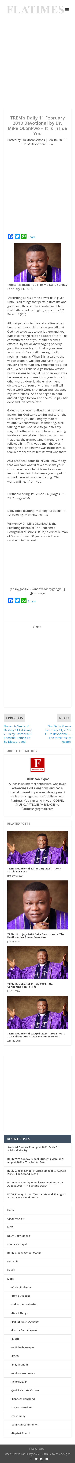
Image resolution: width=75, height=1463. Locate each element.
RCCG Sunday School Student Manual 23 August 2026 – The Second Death (36, 1172)
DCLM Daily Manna (18, 1235)
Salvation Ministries (24, 1304)
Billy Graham (20, 1364)
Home (10, 1210)
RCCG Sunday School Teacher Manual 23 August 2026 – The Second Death (36, 1196)
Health (11, 1270)
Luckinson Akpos (33, 140)
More (10, 1278)
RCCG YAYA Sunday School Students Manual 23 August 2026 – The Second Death (35, 1160)
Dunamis (12, 1261)
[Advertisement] (37, 63)
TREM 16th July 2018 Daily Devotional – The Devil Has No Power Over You (36, 936)
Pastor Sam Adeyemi (25, 1330)
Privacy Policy (36, 1448)
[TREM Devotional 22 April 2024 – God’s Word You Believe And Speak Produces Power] (37, 1012)
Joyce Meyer (19, 1381)
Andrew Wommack (23, 1373)
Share (32, 237)
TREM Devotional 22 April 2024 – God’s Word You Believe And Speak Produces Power (36, 1035)
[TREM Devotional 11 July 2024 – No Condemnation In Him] (37, 962)
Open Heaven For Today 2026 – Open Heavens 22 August (37, 1454)
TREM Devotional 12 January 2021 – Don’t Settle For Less (34, 870)
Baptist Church (21, 1433)
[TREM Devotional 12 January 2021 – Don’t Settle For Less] (37, 847)
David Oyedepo (21, 1295)
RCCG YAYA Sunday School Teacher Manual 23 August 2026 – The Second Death (35, 1184)
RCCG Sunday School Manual (24, 1253)
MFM (10, 1227)
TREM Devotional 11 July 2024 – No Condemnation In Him (30, 985)
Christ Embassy (21, 1287)
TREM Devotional (34, 144)
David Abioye (20, 1313)
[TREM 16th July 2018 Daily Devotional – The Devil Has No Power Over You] (37, 904)
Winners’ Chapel (17, 1244)
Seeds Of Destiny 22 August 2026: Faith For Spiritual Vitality (33, 1149)
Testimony (18, 1416)
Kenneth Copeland (23, 1399)
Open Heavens (16, 1218)
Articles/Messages (23, 1347)
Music (15, 1338)
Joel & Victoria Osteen (25, 1390)
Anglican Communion (25, 1424)
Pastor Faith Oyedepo (25, 1321)
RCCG (15, 1356)
